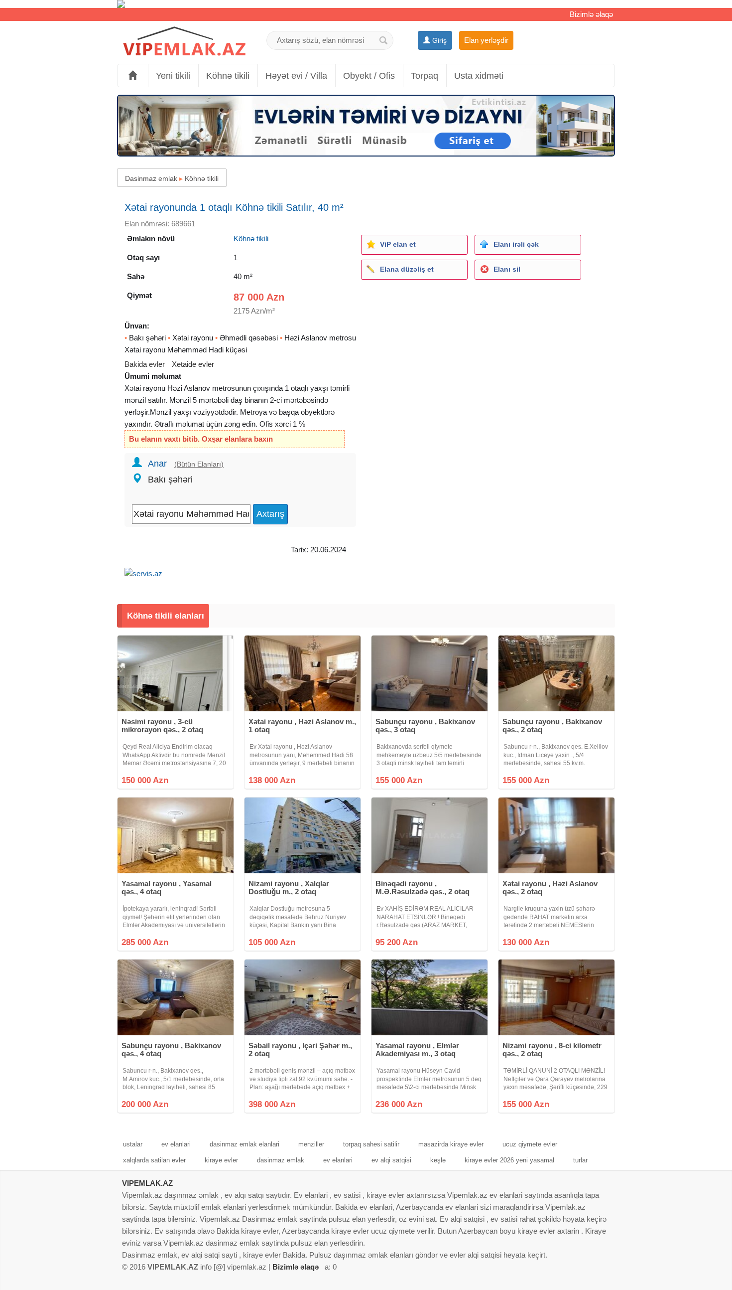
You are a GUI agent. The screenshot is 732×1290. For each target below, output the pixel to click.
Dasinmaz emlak (151, 178)
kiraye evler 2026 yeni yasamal (509, 1160)
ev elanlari (176, 1144)
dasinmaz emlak (280, 1160)
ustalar (132, 1144)
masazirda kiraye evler (451, 1144)
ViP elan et (398, 244)
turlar (580, 1160)
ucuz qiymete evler (529, 1144)
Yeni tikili (173, 76)
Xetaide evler (193, 364)
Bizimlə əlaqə (591, 14)
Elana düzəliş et (407, 269)
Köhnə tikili (227, 76)
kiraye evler (221, 1160)
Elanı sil (506, 269)
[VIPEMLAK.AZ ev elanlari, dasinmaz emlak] (184, 41)
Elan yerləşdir (486, 40)
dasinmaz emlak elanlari (244, 1144)
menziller (311, 1144)
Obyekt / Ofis (369, 76)
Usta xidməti (478, 76)
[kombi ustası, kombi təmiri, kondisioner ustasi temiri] (366, 4)
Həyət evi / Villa (296, 76)
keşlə (438, 1160)
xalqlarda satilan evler (154, 1160)
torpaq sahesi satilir (371, 1144)
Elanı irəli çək (516, 244)
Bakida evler (144, 364)
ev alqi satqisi (391, 1160)
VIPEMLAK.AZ (147, 1183)
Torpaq (424, 76)
